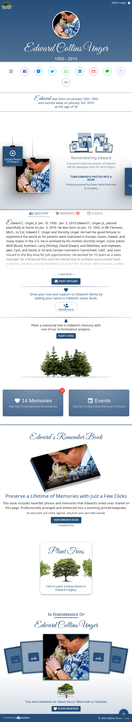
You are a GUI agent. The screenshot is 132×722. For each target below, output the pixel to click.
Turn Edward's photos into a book (91, 178)
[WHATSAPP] (66, 71)
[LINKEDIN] (80, 71)
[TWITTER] (52, 71)
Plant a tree (66, 335)
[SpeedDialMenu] (124, 714)
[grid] (66, 166)
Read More (66, 274)
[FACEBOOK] (25, 71)
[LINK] (66, 82)
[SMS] (107, 71)
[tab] (39, 213)
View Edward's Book (66, 520)
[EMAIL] (93, 71)
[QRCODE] (11, 71)
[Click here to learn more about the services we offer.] (66, 691)
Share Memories (68, 708)
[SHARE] (121, 71)
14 (62, 390)
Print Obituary (68, 281)
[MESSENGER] (38, 71)
